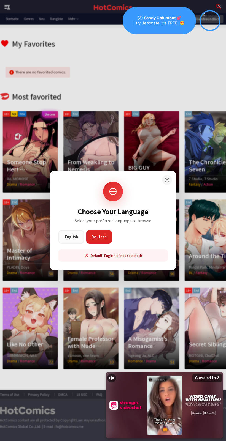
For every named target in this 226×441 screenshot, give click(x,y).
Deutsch (99, 236)
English (71, 236)
